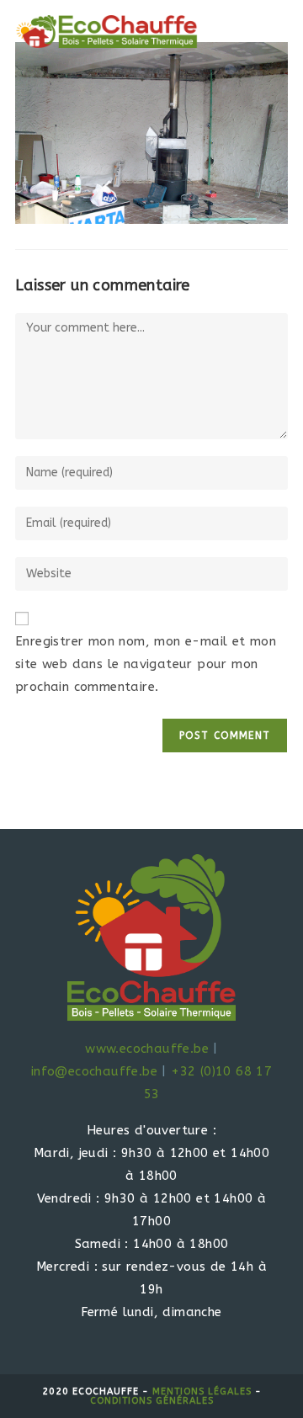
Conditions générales (152, 1400)
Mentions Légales (202, 1391)
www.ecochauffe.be (147, 1048)
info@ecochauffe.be (94, 1071)
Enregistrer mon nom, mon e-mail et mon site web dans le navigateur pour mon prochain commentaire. (145, 664)
